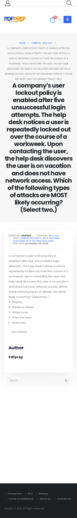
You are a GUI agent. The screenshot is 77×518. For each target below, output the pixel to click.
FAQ (30, 493)
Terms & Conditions (20, 498)
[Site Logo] (15, 19)
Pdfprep (16, 357)
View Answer (19, 332)
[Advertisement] (38, 436)
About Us (45, 498)
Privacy (43, 493)
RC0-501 (54, 235)
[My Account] (7, 3)
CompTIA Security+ (31, 238)
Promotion (15, 493)
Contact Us (64, 498)
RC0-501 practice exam (40, 241)
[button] (69, 3)
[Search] (66, 380)
